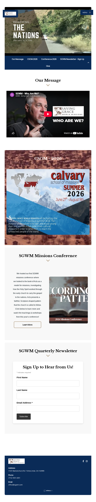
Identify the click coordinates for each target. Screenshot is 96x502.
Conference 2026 (49, 59)
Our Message (18, 59)
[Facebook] (83, 461)
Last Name (22, 390)
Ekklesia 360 (48, 490)
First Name (22, 377)
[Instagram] (87, 461)
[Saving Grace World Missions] (10, 13)
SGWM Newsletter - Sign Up (72, 59)
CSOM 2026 (32, 59)
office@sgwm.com (15, 485)
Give (48, 66)
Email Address (25, 403)
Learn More (27, 324)
